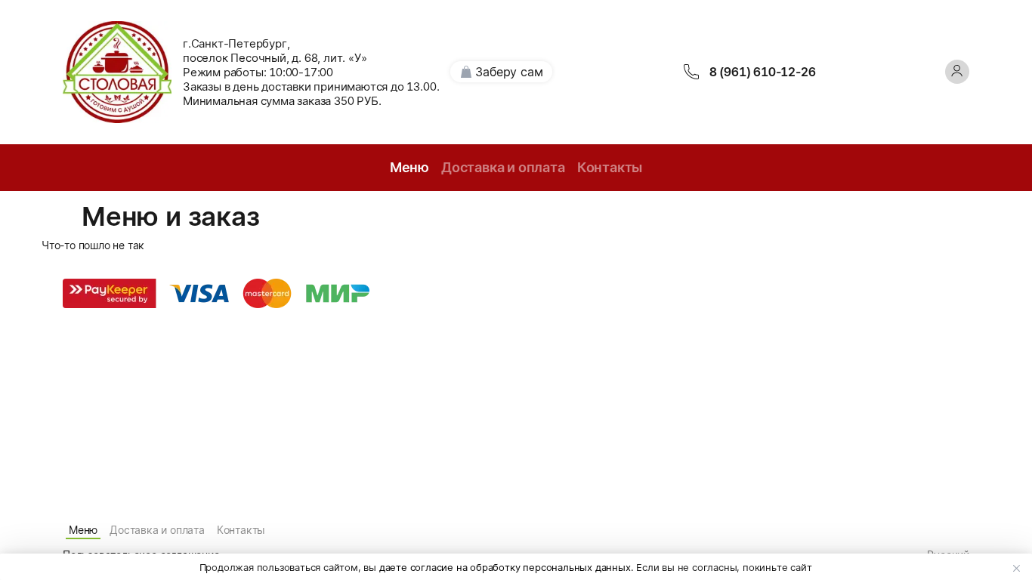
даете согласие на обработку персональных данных (505, 567)
